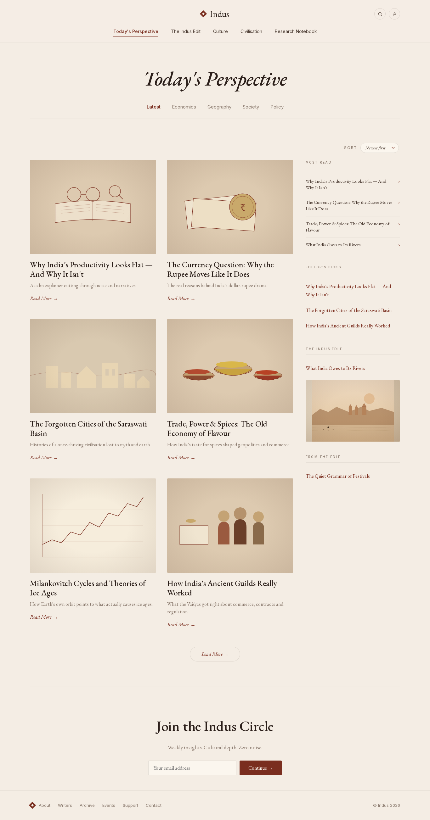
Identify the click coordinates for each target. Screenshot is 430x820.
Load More (212, 654)
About (44, 805)
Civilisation (251, 31)
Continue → (260, 768)
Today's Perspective (135, 31)
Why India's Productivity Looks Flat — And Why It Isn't (353, 184)
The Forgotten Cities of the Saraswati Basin (349, 310)
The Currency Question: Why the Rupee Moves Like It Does (353, 205)
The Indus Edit (186, 31)
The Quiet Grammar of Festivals (338, 476)
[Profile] (394, 14)
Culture (220, 31)
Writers (65, 805)
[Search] (380, 14)
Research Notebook (296, 31)
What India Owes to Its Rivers (353, 245)
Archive (87, 805)
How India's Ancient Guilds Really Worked (348, 325)
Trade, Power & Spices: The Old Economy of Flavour (353, 226)
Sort (350, 147)
